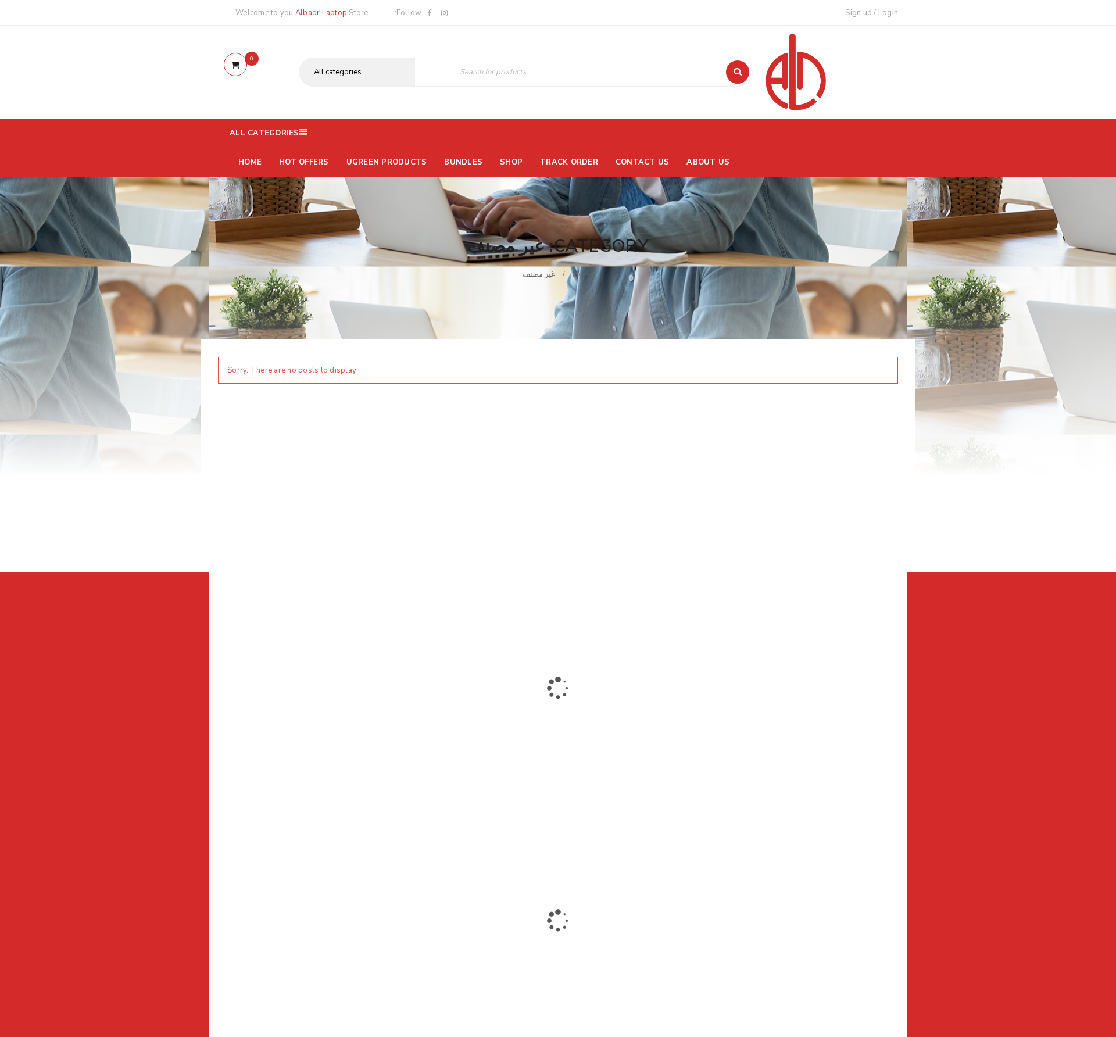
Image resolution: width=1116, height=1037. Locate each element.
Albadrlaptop (472, 829)
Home (583, 274)
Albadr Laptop (321, 13)
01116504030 (290, 753)
